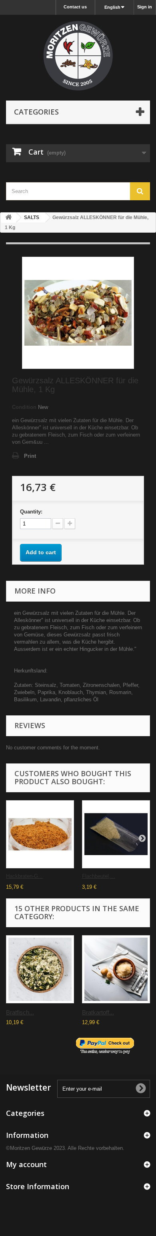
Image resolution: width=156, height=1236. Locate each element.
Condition (24, 407)
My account (26, 1164)
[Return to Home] (8, 218)
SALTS (31, 217)
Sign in (144, 6)
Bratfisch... (20, 1012)
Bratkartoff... (98, 1012)
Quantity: (31, 512)
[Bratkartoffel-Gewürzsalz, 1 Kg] (116, 969)
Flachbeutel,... (98, 876)
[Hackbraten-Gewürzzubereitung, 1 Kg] (40, 834)
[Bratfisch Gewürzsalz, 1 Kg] (40, 969)
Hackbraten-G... (24, 876)
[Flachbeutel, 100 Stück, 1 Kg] (116, 834)
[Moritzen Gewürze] (78, 56)
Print (30, 456)
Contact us (75, 6)
